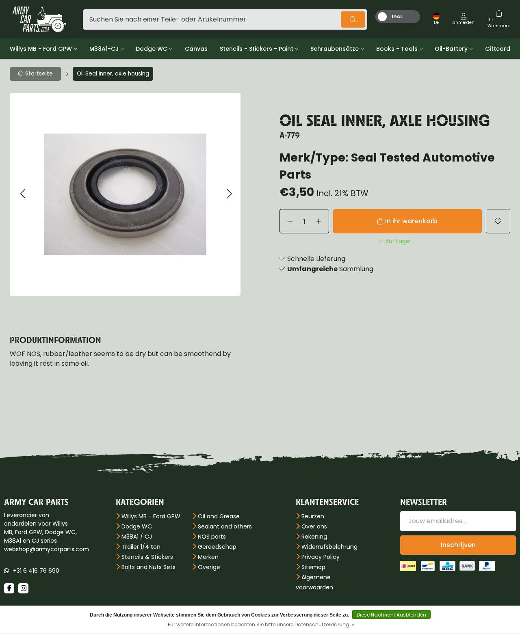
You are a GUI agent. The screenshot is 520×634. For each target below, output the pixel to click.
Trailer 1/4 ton (140, 547)
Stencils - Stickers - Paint (256, 49)
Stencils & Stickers (147, 557)
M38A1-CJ (104, 49)
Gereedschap (217, 547)
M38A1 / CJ (136, 537)
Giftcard (497, 49)
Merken (208, 557)
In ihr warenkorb (411, 221)
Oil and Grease (219, 516)
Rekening (314, 537)
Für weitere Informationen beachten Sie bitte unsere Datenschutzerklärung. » (261, 624)
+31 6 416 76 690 (36, 571)
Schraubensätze (334, 49)
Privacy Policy (320, 557)
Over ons (314, 526)
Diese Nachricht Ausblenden (391, 614)
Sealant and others (225, 526)
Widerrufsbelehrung (329, 547)
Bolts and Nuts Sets (148, 567)
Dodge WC (151, 49)
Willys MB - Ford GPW (41, 49)
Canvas (196, 49)
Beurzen (312, 516)
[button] (22, 194)
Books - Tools (397, 49)
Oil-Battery (451, 49)
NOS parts (212, 537)
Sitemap (313, 567)
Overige (209, 567)
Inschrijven (458, 545)
